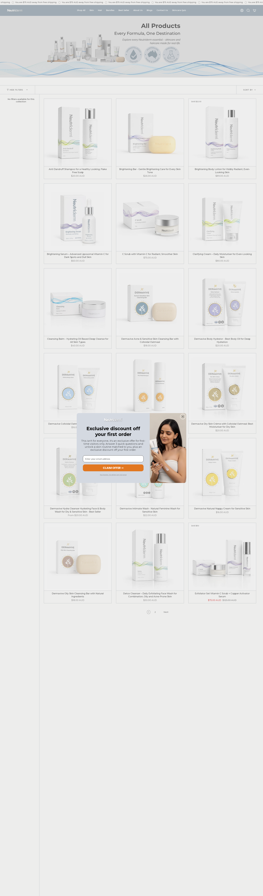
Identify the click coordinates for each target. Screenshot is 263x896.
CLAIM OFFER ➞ (113, 468)
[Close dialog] (182, 416)
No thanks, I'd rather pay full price (113, 475)
